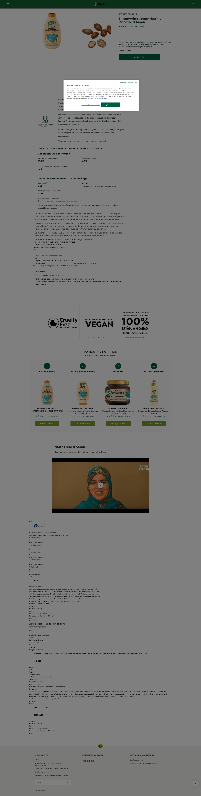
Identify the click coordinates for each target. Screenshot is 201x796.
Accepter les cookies (111, 105)
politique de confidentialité (97, 98)
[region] (101, 95)
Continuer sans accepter (128, 82)
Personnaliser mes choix (91, 105)
